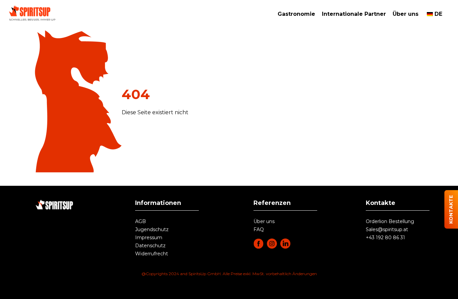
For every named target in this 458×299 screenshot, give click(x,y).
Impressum (148, 237)
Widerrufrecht (151, 254)
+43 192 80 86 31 (385, 237)
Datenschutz (150, 246)
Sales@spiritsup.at (387, 229)
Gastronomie (296, 14)
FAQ (258, 229)
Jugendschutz (152, 229)
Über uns (405, 14)
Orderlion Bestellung (390, 221)
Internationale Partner (354, 14)
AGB (140, 221)
